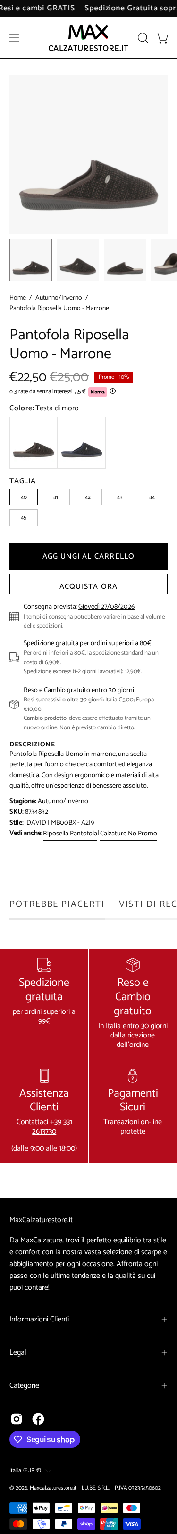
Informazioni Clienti (39, 1319)
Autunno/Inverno (58, 298)
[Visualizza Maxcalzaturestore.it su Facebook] (38, 1419)
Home (17, 298)
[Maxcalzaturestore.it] (89, 37)
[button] (142, 37)
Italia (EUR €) (25, 1470)
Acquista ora (88, 586)
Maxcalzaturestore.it (53, 1487)
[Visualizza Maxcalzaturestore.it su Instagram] (16, 1419)
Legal (17, 1352)
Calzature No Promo (128, 833)
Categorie (24, 1385)
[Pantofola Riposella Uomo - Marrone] (30, 260)
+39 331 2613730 (52, 1127)
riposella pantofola (70, 833)
